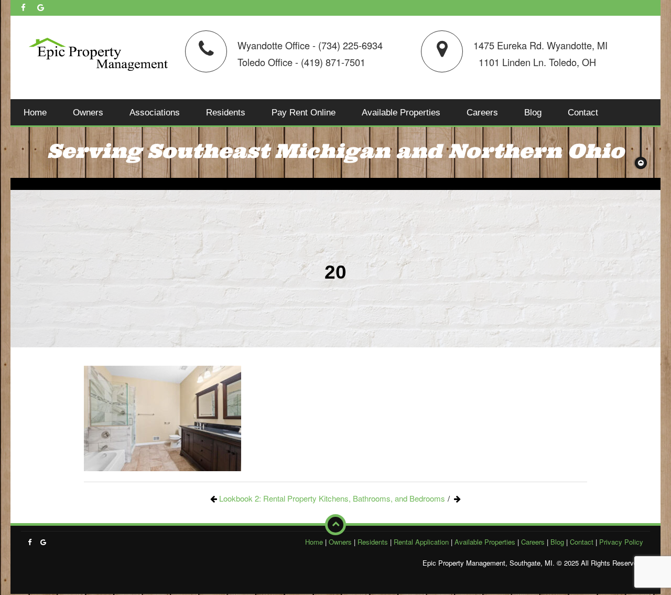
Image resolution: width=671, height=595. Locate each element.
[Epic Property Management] (98, 52)
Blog (533, 112)
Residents (225, 112)
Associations (154, 112)
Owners (88, 112)
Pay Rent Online (304, 112)
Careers (482, 112)
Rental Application (421, 542)
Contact (583, 112)
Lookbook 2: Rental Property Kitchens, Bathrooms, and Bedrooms (332, 498)
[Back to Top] (335, 524)
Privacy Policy (621, 542)
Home (35, 112)
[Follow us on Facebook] (23, 7)
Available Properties (401, 112)
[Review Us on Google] (40, 7)
